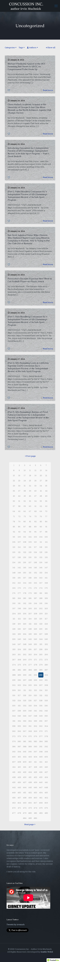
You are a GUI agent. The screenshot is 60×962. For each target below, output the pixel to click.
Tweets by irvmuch (15, 924)
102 (30, 536)
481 (35, 813)
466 (30, 802)
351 (14, 721)
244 (41, 639)
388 (24, 746)
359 (19, 726)
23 (19, 480)
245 (46, 639)
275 (19, 664)
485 (30, 818)
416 (24, 767)
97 (41, 531)
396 (30, 751)
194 (35, 603)
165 (30, 583)
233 (19, 634)
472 (24, 808)
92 (14, 531)
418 (35, 767)
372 (13, 736)
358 (13, 726)
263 (30, 654)
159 (35, 577)
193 (30, 603)
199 (24, 608)
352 (19, 721)
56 (46, 501)
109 (30, 542)
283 (24, 669)
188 (40, 598)
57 (14, 506)
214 (30, 618)
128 (19, 557)
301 (46, 680)
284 (30, 669)
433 (40, 777)
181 (40, 593)
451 (24, 792)
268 (19, 659)
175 (46, 588)
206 (24, 613)
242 (30, 639)
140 (46, 562)
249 (30, 644)
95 (30, 531)
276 (24, 664)
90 (41, 526)
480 (30, 813)
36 (14, 490)
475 (41, 808)
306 (35, 685)
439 (35, 782)
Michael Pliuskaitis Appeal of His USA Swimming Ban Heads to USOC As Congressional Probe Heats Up (26, 66)
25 (30, 480)
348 (35, 715)
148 (13, 572)
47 (35, 496)
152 (35, 572)
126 (46, 552)
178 (24, 593)
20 (41, 475)
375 (30, 736)
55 (41, 501)
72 (19, 516)
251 (40, 644)
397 (35, 751)
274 (14, 664)
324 (19, 700)
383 (35, 741)
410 (30, 762)
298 (30, 680)
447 (41, 787)
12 (35, 470)
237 (40, 634)
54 (35, 501)
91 (46, 526)
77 (46, 516)
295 (13, 680)
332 (24, 705)
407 (14, 762)
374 (24, 736)
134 (13, 562)
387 (19, 746)
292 (35, 675)
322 (46, 695)
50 (14, 501)
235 (30, 634)
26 (35, 480)
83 (41, 521)
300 (41, 680)
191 (19, 603)
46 (30, 496)
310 (19, 690)
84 (46, 521)
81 (30, 521)
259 (46, 649)
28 (46, 480)
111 (41, 542)
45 (25, 496)
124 (35, 552)
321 (40, 695)
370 (41, 731)
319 (30, 695)
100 (19, 536)
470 (14, 808)
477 (14, 813)
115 (24, 547)
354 (30, 721)
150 (24, 572)
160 (40, 577)
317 (19, 695)
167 (40, 583)
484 (24, 818)
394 (19, 751)
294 (46, 675)
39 (30, 490)
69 (41, 511)
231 (46, 629)
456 (14, 797)
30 (19, 485)
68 (35, 511)
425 (35, 772)
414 (13, 767)
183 (13, 598)
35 (46, 485)
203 (46, 608)
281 (13, 669)
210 (46, 613)
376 (35, 736)
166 (35, 583)
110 (35, 542)
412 (40, 762)
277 (30, 664)
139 (40, 562)
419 (40, 767)
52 (25, 501)
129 (24, 557)
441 (46, 782)
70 (46, 511)
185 (24, 598)
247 (19, 644)
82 (35, 521)
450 (19, 792)
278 (35, 664)
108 (24, 542)
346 (24, 715)
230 (40, 629)
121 (19, 552)
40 (35, 490)
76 (41, 516)
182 (46, 593)
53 (30, 501)
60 (30, 506)
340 (30, 710)
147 (46, 567)
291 (30, 675)
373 (19, 736)
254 (19, 649)
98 (46, 531)
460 (35, 797)
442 (14, 787)
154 (46, 572)
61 (35, 506)
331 (19, 705)
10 (25, 470)
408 (19, 762)
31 (24, 485)
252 (46, 644)
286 (41, 669)
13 (41, 470)
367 (24, 731)
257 (35, 649)
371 (46, 731)
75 (35, 516)
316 (13, 695)
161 (46, 577)
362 (35, 726)
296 (19, 680)
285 (35, 669)
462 (46, 797)
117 (35, 547)
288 (14, 675)
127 (13, 557)
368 (30, 731)
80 (24, 521)
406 (46, 756)
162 (13, 583)
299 (35, 680)
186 (30, 598)
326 (30, 700)
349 (41, 715)
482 (41, 813)
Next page (29, 824)
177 (19, 593)
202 (40, 608)
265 (40, 654)
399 (46, 751)
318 (24, 695)
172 (30, 588)
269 (24, 659)
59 (25, 506)
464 (19, 802)
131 (35, 557)
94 (24, 531)
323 (13, 700)
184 (19, 598)
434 (46, 777)
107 (19, 542)
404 (35, 756)
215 (35, 618)
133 (46, 557)
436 (19, 782)
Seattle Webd (47, 951)
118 (40, 547)
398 (41, 751)
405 (41, 756)
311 (24, 690)
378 (46, 736)
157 (24, 577)
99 (14, 536)
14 (46, 470)
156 (19, 577)
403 (30, 756)
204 (14, 613)
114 (19, 547)
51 (19, 501)
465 (24, 802)
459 (30, 797)
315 (46, 690)
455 (46, 792)
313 (35, 690)
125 (40, 552)
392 (46, 746)
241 (24, 639)
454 (41, 792)
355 (35, 721)
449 (14, 792)
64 (14, 511)
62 (41, 506)
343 (46, 710)
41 (41, 490)
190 (13, 603)
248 (24, 644)
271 (35, 659)
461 (40, 797)
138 (35, 562)
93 (19, 531)
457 (19, 797)
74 (30, 516)
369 (35, 731)
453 (35, 792)
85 (14, 526)
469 (46, 802)
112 (46, 542)
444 (24, 787)
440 (41, 782)
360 (24, 726)
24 (25, 480)
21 (46, 475)
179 (30, 593)
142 (19, 567)
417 (30, 767)
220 (24, 623)
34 (41, 485)
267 (14, 659)
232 (13, 634)
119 (46, 547)
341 (35, 710)
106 (13, 542)
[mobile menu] (56, 5)
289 (19, 675)
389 (30, 746)
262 (24, 654)
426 (41, 772)
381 (24, 741)
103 (35, 536)
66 (24, 511)
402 (24, 756)
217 (46, 618)
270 (30, 659)
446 (35, 787)
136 (24, 562)
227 (24, 629)
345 (19, 715)
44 (19, 496)
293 (40, 675)
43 (14, 496)
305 (30, 685)
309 (14, 690)
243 (35, 639)
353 (24, 721)
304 (24, 685)
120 (13, 552)
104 (40, 536)
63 (46, 506)
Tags (21, 47)
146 (40, 567)
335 (40, 705)
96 (35, 531)
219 (19, 623)
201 (35, 608)
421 (13, 772)
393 (13, 751)
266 (46, 654)
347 (30, 715)
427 (46, 772)
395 (24, 751)
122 (24, 552)
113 (14, 547)
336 (46, 705)
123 (30, 552)
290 (24, 675)
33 (35, 485)
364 (46, 726)
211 (14, 618)
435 (13, 782)
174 (40, 588)
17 (25, 475)
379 (14, 741)
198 (19, 608)
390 (35, 746)
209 (41, 613)
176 (13, 593)
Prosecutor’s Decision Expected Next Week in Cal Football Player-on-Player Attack (30, 280)
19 (35, 475)
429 (19, 777)
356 (40, 721)
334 (35, 705)
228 (30, 629)
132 (40, 557)
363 (40, 726)
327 (35, 700)
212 (19, 618)
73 (25, 516)
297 (24, 680)
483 (46, 813)
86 (19, 526)
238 (46, 634)
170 (19, 588)
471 (19, 808)
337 (13, 710)
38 (25, 490)
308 (46, 685)
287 (46, 669)
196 (46, 603)
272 (40, 659)
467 (35, 802)
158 (30, 577)
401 (19, 756)
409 (24, 762)
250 (35, 644)
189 (46, 598)
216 (40, 618)
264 (35, 654)
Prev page (31, 456)
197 (13, 608)
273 (46, 659)
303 (19, 685)
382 (30, 741)
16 (19, 475)
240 (19, 639)
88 (30, 526)
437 (24, 782)
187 (35, 598)
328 (40, 700)
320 (35, 695)
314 (40, 690)
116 (30, 547)
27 (41, 480)
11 (30, 470)
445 (30, 787)
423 (24, 772)
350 (46, 715)
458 (24, 797)
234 (24, 634)
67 (30, 511)
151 (30, 572)
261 (19, 654)
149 (19, 572)
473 (30, 808)
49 (46, 496)
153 (40, 572)
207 (30, 613)
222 (35, 623)
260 (14, 654)
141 (14, 567)
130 (30, 557)
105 (46, 536)
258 (40, 649)
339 (24, 710)
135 (19, 562)
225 (13, 629)
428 (14, 777)
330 (13, 705)
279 (41, 664)
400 (14, 756)
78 (14, 521)
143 (24, 567)
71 (14, 516)
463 (14, 802)
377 (41, 736)
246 (14, 644)
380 (19, 741)
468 (41, 802)
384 (41, 741)
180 (35, 593)
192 (24, 603)
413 (46, 762)
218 (13, 623)
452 (30, 792)
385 (46, 741)
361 (30, 726)
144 (30, 567)
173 (35, 588)
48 (41, 496)
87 (24, 526)
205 (19, 613)
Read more (48, 90)
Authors (32, 47)
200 (30, 608)
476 (46, 808)
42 (46, 490)
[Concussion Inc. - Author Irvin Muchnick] (30, 5)
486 (35, 818)
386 (14, 746)
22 (14, 480)
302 (13, 685)
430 (24, 777)
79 (19, 521)
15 (14, 475)
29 (14, 485)
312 (30, 690)
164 (24, 583)
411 (35, 762)
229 (35, 629)
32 (30, 485)
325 (24, 700)
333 (30, 705)
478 (19, 813)
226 (19, 629)
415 (19, 767)
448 (46, 787)
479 (24, 813)
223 (40, 623)
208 (35, 613)
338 (19, 710)
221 (30, 623)
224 (46, 623)
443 (19, 787)
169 (13, 588)
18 (30, 475)
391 (40, 746)
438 (30, 782)
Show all (51, 47)
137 (30, 562)
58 (19, 506)
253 (13, 649)
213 (24, 618)
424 (30, 772)
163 (19, 583)
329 (46, 700)
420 (46, 767)
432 (35, 777)
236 (35, 634)
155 (14, 577)
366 (19, 731)
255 (24, 649)
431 (30, 777)
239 (13, 639)
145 (35, 567)
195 (40, 603)
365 (13, 731)
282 (19, 669)
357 (46, 721)
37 (19, 490)
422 (19, 772)
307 (41, 685)
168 (46, 583)
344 (14, 715)
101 (24, 536)
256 (30, 649)
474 (35, 808)
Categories (10, 47)
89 (35, 526)
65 (19, 511)
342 (40, 710)
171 (24, 588)
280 (46, 664)
